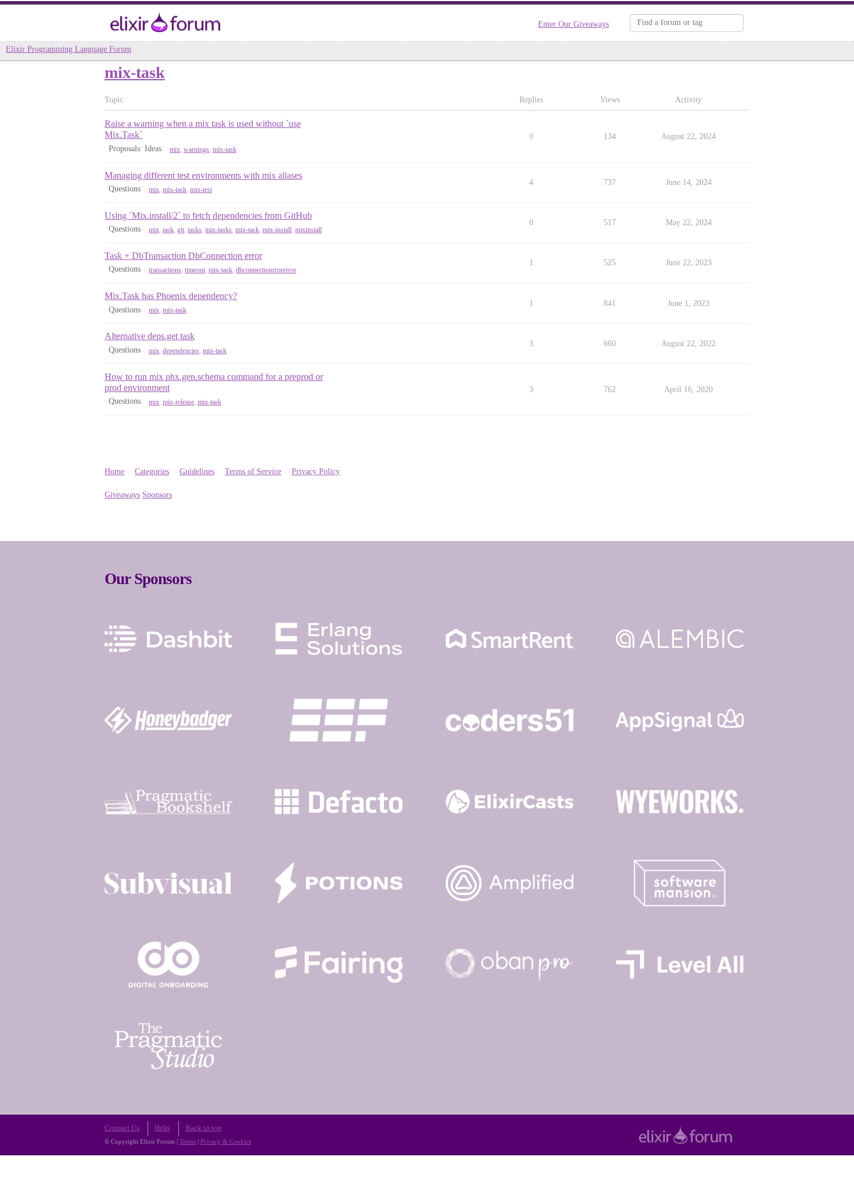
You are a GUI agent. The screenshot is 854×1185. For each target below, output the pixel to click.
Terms (188, 1141)
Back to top (203, 1128)
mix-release (178, 402)
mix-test (201, 190)
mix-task (224, 149)
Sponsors (157, 494)
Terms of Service (253, 471)
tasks (195, 230)
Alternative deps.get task (150, 336)
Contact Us (122, 1128)
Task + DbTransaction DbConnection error (183, 256)
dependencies (181, 351)
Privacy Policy (316, 471)
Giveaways (122, 494)
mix (175, 149)
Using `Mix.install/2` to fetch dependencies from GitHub (208, 215)
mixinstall (308, 230)
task (168, 230)
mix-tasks (218, 230)
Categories (152, 471)
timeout (195, 270)
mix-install (277, 230)
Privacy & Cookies (225, 1141)
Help (162, 1128)
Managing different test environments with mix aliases (203, 175)
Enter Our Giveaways (573, 24)
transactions (165, 270)
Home (114, 471)
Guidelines (197, 471)
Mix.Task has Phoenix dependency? (171, 296)
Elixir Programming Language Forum (68, 49)
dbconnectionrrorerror (266, 270)
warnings (196, 149)
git (180, 230)
